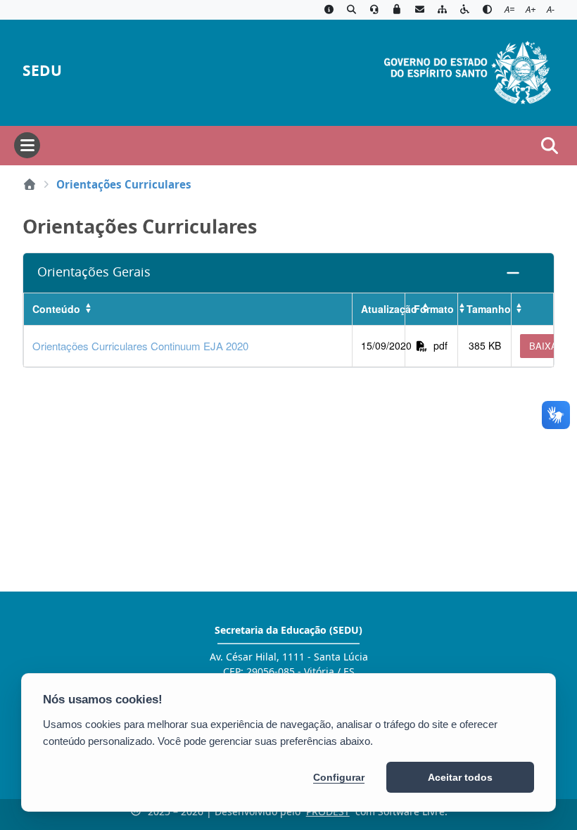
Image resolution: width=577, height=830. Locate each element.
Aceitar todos (460, 777)
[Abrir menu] (27, 145)
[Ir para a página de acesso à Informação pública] (328, 10)
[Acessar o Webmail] (419, 10)
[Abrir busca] (549, 145)
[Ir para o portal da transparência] (351, 10)
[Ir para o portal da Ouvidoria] (374, 10)
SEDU (42, 70)
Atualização (383, 309)
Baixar (546, 345)
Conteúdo (56, 309)
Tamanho (489, 309)
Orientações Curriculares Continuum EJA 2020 (140, 345)
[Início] (30, 184)
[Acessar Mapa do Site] (442, 10)
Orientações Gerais (94, 272)
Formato (434, 309)
